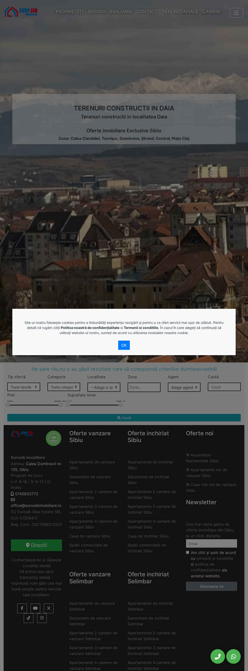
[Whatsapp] (233, 656)
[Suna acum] (217, 656)
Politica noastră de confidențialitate (90, 328)
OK (124, 345)
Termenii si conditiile (141, 328)
